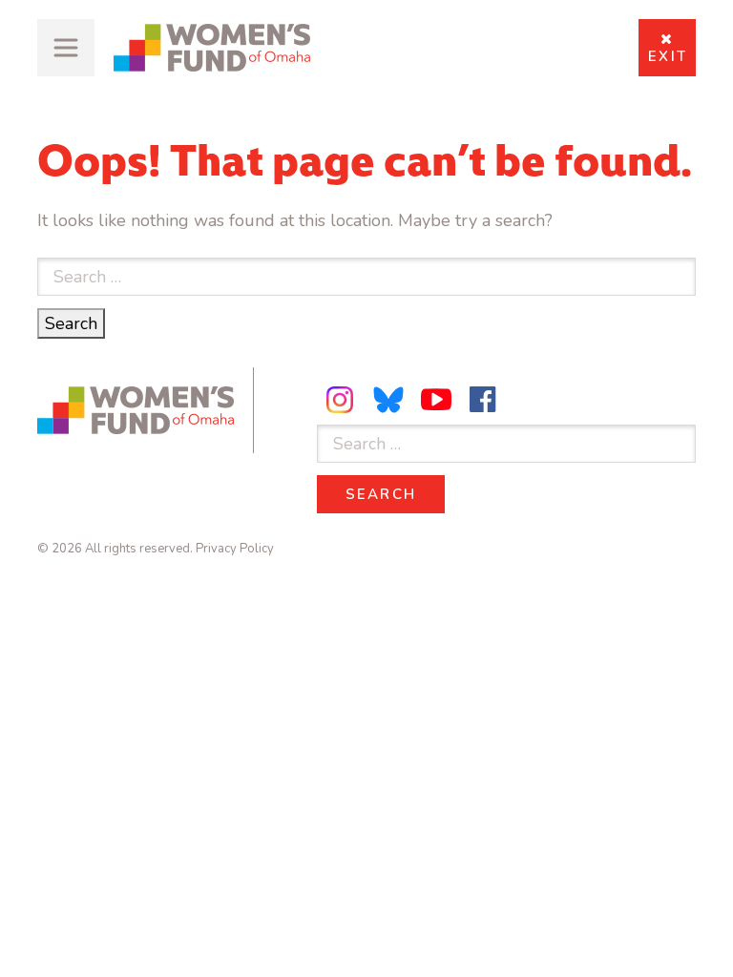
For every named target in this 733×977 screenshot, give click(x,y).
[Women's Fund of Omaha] (212, 48)
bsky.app (389, 399)
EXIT (667, 56)
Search (75, 323)
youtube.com (436, 399)
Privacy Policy (235, 548)
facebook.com (483, 399)
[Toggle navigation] (65, 47)
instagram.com (342, 399)
